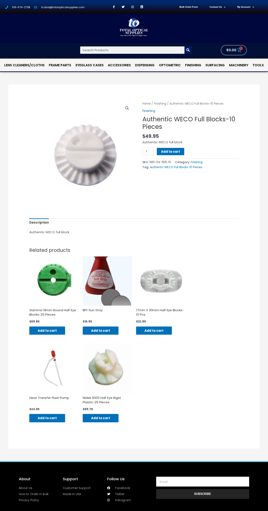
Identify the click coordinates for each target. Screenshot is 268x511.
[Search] (188, 50)
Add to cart (170, 151)
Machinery (238, 65)
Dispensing (145, 65)
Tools (258, 65)
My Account (243, 7)
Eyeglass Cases (90, 65)
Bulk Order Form (188, 7)
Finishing (193, 65)
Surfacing (215, 65)
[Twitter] (123, 7)
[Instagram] (132, 7)
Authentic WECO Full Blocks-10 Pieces (176, 167)
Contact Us (216, 7)
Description (39, 222)
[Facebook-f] (114, 7)
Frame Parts (60, 65)
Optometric (170, 65)
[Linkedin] (142, 7)
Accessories (119, 65)
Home (146, 104)
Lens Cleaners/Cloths (24, 65)
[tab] (39, 222)
